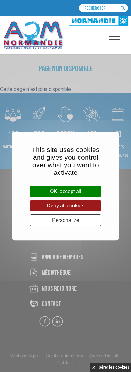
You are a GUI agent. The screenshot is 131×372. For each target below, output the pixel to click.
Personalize (65, 220)
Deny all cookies (65, 205)
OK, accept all (65, 191)
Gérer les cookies (114, 367)
